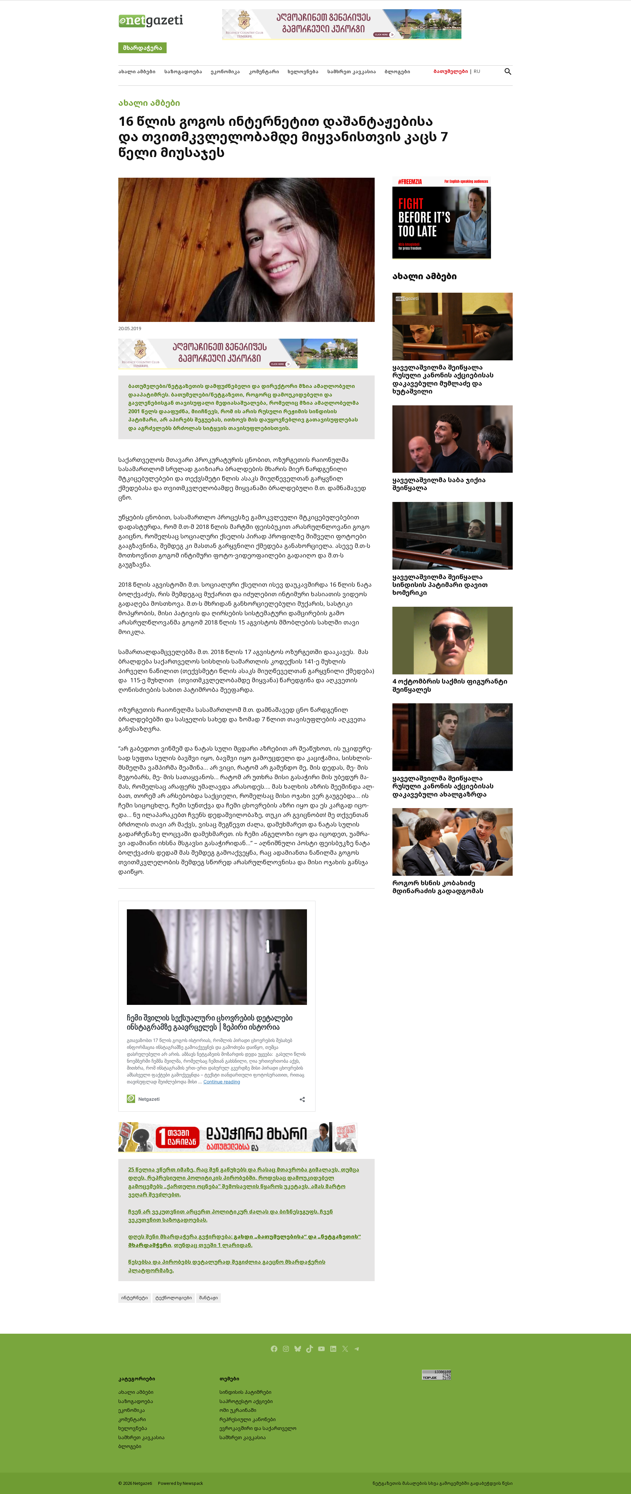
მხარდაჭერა (142, 48)
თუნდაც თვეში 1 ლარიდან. (213, 1245)
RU (477, 71)
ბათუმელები (450, 71)
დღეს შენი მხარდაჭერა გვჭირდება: (181, 1236)
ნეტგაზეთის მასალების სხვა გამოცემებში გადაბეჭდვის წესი (443, 1483)
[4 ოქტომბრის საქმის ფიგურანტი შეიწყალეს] (452, 641)
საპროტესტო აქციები (246, 1401)
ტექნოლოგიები (173, 1298)
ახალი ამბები (136, 71)
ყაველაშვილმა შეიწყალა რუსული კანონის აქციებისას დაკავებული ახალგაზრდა (443, 785)
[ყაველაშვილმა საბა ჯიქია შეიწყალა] (452, 439)
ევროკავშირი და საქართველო (258, 1428)
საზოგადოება (183, 71)
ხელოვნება (303, 71)
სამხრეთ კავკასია (351, 71)
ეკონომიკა (225, 71)
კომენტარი (264, 71)
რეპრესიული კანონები (248, 1419)
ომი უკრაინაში (238, 1410)
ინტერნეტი (134, 1298)
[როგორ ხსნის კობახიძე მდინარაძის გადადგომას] (452, 842)
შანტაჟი (208, 1298)
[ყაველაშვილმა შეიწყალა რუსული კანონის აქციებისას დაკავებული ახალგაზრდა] (452, 738)
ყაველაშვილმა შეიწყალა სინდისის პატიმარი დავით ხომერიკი (440, 584)
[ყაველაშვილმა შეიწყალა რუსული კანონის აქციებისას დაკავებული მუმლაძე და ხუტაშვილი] (452, 327)
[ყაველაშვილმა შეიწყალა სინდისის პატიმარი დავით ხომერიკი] (452, 536)
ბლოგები (397, 71)
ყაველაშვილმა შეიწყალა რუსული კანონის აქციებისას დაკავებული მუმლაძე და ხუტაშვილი (443, 379)
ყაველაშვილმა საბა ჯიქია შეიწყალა (439, 483)
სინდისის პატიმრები (245, 1392)
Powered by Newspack (180, 1483)
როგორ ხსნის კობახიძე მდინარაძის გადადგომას (437, 886)
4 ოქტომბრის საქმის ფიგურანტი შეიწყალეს (449, 684)
